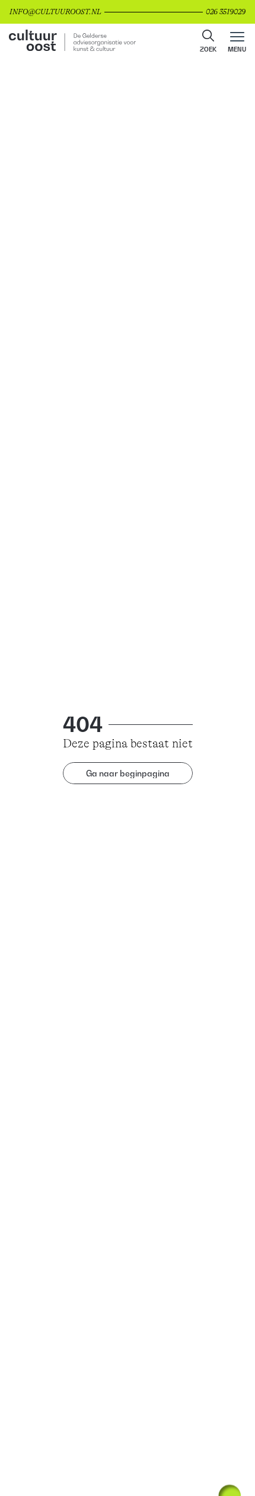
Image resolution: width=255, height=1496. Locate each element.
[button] (208, 42)
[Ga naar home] (127, 42)
